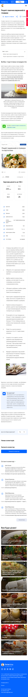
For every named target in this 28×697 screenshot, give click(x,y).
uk (13, 2)
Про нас (2, 685)
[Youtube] (10, 669)
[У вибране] (24, 532)
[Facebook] (2, 669)
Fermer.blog (2, 5)
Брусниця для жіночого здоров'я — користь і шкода (16, 501)
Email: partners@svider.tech (7, 692)
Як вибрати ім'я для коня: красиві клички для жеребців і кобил (15, 474)
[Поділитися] (16, 16)
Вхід (20, 1)
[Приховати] (25, 52)
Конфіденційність (5, 682)
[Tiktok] (13, 669)
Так (20, 432)
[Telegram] (7, 669)
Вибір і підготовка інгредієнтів (10, 54)
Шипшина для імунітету (11, 487)
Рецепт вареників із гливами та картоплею (13, 56)
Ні (24, 432)
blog (4, 2)
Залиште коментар (8, 447)
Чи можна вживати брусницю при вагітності (16, 515)
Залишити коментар (14, 451)
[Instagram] (5, 669)
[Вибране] (26, 2)
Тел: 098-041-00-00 (5, 690)
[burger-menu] (26, 6)
